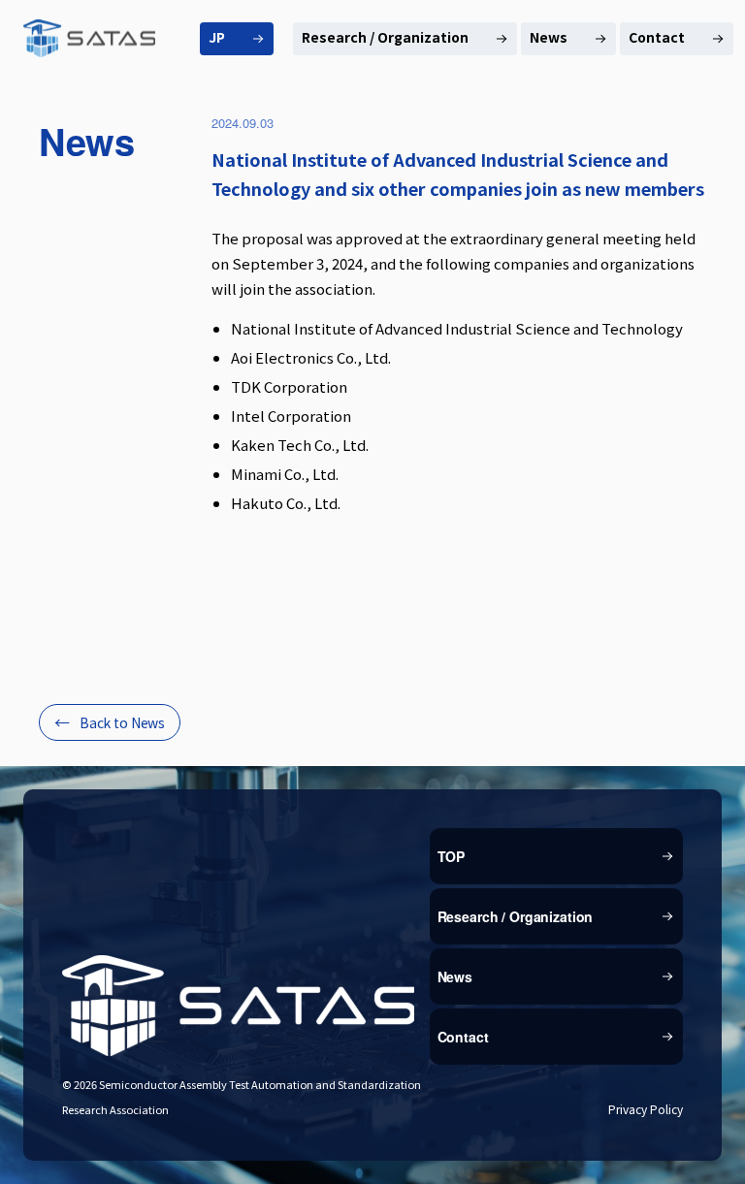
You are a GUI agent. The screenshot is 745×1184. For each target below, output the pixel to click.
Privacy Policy (645, 1109)
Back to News (122, 722)
